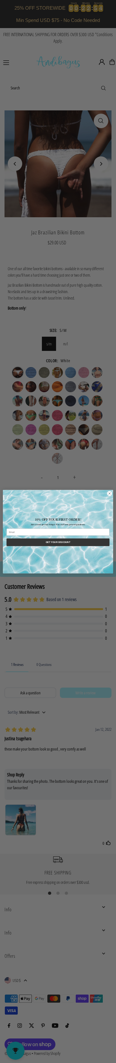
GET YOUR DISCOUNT (58, 542)
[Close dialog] (109, 493)
